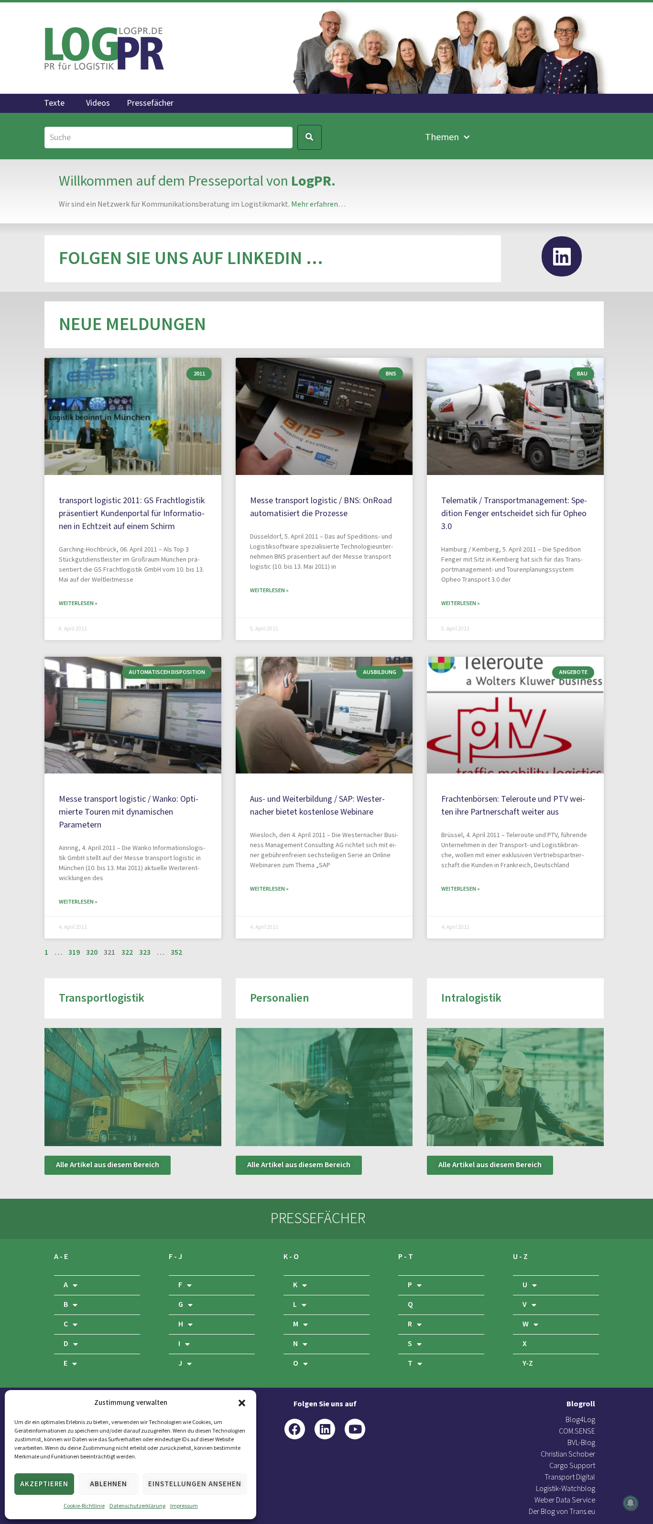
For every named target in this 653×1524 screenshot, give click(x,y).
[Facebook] (294, 1429)
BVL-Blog (581, 1443)
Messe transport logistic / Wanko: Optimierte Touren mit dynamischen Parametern (128, 812)
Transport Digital (569, 1477)
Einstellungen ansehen (194, 1484)
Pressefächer (150, 103)
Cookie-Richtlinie (84, 1506)
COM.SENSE (577, 1431)
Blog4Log (580, 1420)
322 (127, 953)
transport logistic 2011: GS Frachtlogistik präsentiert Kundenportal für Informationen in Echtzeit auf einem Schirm (132, 513)
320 (92, 953)
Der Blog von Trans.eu (562, 1512)
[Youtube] (355, 1429)
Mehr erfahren (314, 204)
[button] (242, 1403)
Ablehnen (108, 1484)
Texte (54, 103)
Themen (442, 137)
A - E (61, 1257)
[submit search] (309, 137)
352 (176, 953)
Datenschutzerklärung (137, 1506)
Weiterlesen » (78, 603)
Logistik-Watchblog (565, 1489)
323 (145, 953)
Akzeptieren (44, 1484)
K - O (291, 1257)
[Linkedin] (562, 256)
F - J (175, 1257)
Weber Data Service (564, 1500)
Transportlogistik (101, 998)
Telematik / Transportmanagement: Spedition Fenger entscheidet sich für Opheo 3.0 (514, 513)
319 (74, 953)
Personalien (279, 998)
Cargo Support (572, 1466)
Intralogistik (471, 998)
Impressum (184, 1506)
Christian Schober (568, 1454)
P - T (405, 1257)
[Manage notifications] (630, 1503)
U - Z (520, 1257)
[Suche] (168, 137)
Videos (98, 103)
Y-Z (527, 1363)
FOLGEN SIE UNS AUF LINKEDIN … (191, 258)
